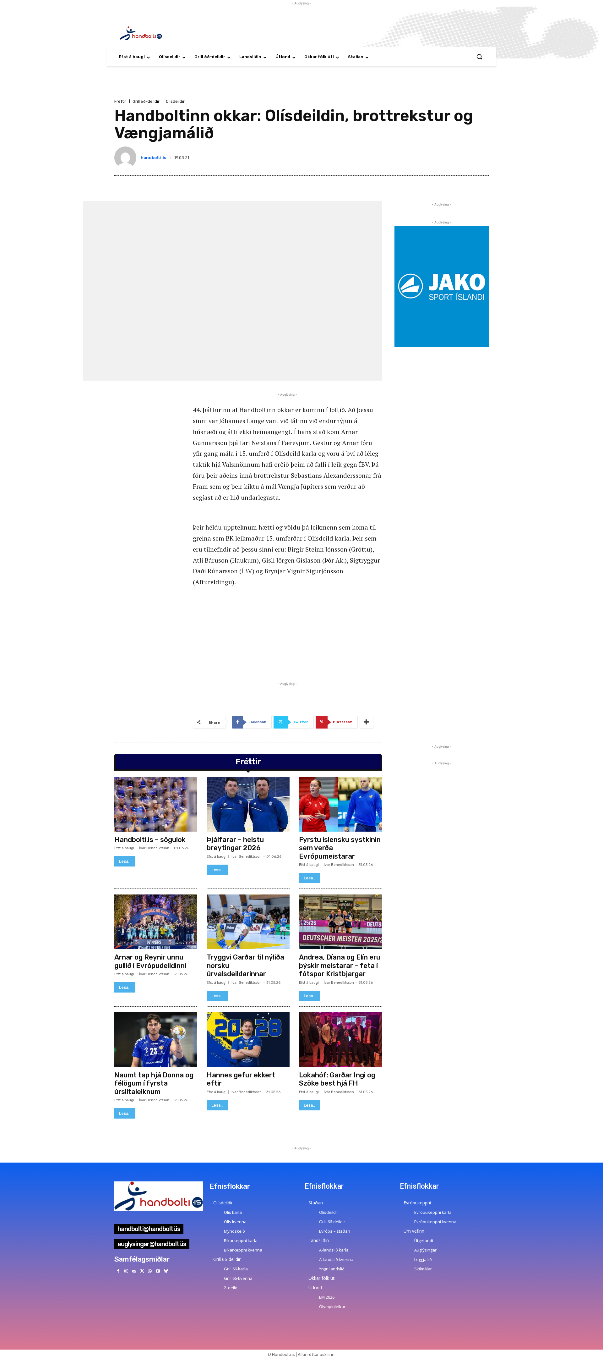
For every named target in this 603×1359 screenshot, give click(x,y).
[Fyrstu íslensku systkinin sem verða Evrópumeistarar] (340, 804)
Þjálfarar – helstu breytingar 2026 (235, 843)
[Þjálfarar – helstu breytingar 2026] (248, 804)
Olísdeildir (175, 101)
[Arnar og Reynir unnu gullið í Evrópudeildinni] (155, 921)
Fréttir (120, 101)
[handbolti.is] (126, 157)
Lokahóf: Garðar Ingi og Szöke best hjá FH (337, 1079)
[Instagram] (126, 1271)
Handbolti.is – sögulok (150, 839)
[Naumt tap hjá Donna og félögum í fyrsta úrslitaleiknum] (155, 1039)
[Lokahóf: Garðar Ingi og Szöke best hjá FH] (340, 1039)
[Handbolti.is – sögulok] (155, 804)
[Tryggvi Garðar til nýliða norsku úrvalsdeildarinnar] (248, 921)
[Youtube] (158, 1271)
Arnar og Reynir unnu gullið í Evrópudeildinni (150, 961)
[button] (479, 56)
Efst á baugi (124, 848)
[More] (366, 722)
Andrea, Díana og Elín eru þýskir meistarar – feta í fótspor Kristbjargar (339, 965)
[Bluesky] (166, 1271)
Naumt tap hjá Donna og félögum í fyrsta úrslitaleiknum (153, 1083)
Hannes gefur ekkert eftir (241, 1079)
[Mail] (134, 1271)
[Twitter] (142, 1271)
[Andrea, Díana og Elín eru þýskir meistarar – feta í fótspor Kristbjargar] (340, 921)
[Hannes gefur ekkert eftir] (248, 1039)
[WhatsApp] (150, 1271)
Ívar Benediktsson (154, 848)
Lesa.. (125, 861)
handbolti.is (153, 158)
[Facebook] (118, 1271)
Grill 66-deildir (146, 101)
